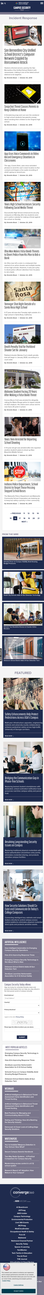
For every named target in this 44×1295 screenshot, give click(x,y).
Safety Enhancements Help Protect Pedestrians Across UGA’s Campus (21, 716)
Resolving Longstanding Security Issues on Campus (21, 843)
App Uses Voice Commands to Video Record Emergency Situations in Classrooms (21, 157)
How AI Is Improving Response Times (19, 955)
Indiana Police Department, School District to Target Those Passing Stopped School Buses (21, 488)
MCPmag (22, 1226)
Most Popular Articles (16, 1047)
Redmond (22, 1238)
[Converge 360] (22, 1192)
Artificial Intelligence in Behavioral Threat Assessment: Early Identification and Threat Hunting (21, 1097)
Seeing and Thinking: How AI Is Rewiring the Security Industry (21, 1121)
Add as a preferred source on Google (23, 3)
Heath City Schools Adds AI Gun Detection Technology (22, 595)
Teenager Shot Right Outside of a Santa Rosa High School (19, 306)
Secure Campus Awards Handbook (19, 1152)
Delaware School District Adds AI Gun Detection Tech (22, 660)
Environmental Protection (22, 1219)
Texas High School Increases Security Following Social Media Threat (22, 206)
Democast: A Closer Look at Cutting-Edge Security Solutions (21, 1128)
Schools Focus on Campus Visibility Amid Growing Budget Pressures (21, 1073)
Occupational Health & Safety (22, 1232)
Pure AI (22, 1235)
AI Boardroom (22, 1207)
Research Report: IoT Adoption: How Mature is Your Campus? (19, 1171)
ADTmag (22, 1210)
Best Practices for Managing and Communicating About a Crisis (18, 1114)
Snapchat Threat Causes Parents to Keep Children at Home (21, 108)
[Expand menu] (42, 3)
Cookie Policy (6, 1281)
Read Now (8, 736)
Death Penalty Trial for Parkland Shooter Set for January (19, 348)
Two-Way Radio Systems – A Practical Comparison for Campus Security (20, 1157)
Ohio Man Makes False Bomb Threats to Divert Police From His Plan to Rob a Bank (22, 255)
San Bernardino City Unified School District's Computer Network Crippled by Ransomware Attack (20, 57)
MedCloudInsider (22, 1229)
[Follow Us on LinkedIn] (2, 4)
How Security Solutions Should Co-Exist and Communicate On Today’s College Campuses (21, 909)
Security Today (22, 1244)
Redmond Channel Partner (22, 1241)
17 (20, 518)
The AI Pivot (22, 1256)
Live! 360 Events (22, 1222)
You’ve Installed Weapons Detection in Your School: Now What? (20, 1146)
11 (24, 513)
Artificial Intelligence (15, 942)
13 (33, 513)
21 (38, 518)
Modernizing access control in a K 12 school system (19, 1164)
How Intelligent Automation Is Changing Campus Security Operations (21, 949)
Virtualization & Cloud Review (22, 1262)
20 (34, 518)
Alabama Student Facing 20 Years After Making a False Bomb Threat (20, 393)
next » (25, 522)
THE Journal (22, 1259)
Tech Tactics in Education (22, 1253)
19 (29, 518)
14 (38, 513)
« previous (15, 513)
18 (24, 518)
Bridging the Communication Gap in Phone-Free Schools (22, 780)
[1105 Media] (22, 1201)
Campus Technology (22, 1216)
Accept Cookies (18, 1291)
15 (11, 518)
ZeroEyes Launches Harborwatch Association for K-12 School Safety (18, 975)
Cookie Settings (18, 1285)
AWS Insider (22, 1213)
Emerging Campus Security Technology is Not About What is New (21, 961)
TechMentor (22, 1250)
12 (28, 513)
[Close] (34, 1265)
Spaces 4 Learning (22, 1247)
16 (15, 518)
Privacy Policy (20, 1017)
